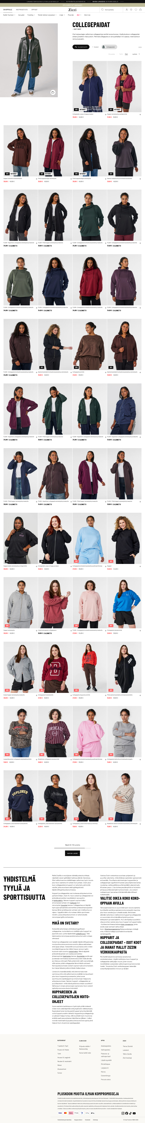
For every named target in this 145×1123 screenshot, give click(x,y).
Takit (59, 1054)
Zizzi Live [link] (87, 15)
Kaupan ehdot (78, 1120)
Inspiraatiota (22, 10)
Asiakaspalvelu (106, 1046)
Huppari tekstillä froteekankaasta (13, 178)
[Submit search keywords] (102, 9)
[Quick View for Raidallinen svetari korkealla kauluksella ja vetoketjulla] (140, 824)
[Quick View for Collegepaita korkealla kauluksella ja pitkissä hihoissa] (105, 566)
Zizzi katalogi (127, 1058)
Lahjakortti (105, 1068)
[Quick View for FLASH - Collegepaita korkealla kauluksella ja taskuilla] (105, 243)
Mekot (60, 1065)
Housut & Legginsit (64, 1057)
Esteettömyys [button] (105, 1076)
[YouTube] (134, 1113)
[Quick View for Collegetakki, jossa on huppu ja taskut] (105, 114)
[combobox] (111, 9)
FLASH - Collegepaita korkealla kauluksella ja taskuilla (87, 242)
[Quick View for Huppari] (140, 566)
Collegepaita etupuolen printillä (81, 695)
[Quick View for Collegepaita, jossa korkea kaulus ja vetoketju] (105, 824)
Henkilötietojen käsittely (64, 1120)
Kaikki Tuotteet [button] (8, 15)
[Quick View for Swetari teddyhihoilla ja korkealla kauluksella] (140, 179)
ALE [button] (78, 15)
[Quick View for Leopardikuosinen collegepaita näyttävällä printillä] (36, 759)
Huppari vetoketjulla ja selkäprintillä (117, 114)
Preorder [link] (71, 15)
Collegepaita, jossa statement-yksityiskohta (16, 823)
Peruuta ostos (105, 1079)
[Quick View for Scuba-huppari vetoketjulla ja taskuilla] (36, 695)
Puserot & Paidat (63, 1050)
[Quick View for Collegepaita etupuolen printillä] (105, 695)
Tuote (121, 54)
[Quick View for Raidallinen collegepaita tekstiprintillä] (71, 759)
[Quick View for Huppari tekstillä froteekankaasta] (36, 179)
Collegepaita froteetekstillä (45, 695)
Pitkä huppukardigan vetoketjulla (47, 178)
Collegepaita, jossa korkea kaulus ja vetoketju (85, 823)
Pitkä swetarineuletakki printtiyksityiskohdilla (119, 695)
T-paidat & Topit (63, 1046)
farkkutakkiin (58, 900)
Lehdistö (126, 1050)
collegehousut (81, 934)
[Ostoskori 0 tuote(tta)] (140, 9)
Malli (126, 54)
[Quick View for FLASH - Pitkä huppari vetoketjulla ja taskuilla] (71, 243)
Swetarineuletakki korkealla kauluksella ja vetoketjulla (53, 372)
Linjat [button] (61, 15)
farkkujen (73, 903)
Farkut (60, 1073)
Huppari (109, 566)
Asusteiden (81, 956)
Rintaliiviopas (105, 1064)
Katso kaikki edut (85, 1053)
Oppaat (34, 10)
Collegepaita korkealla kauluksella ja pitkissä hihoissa (87, 566)
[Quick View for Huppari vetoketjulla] (36, 630)
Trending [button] (30, 15)
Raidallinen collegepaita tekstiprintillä (48, 759)
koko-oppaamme (127, 924)
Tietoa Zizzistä (128, 1046)
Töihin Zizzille (127, 1054)
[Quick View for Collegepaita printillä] (105, 372)
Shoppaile (7, 10)
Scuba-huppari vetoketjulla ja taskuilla (14, 695)
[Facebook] (126, 1113)
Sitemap (95, 1120)
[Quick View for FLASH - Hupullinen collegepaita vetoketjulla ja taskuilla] (36, 243)
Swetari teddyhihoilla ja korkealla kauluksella (119, 178)
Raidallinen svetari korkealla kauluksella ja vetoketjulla (122, 823)
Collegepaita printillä (78, 372)
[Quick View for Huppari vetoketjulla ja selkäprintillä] (140, 114)
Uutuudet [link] (21, 15)
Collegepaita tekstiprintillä (114, 630)
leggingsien (67, 956)
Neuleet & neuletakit (64, 1061)
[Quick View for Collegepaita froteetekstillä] (71, 695)
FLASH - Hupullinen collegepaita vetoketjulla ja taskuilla (19, 242)
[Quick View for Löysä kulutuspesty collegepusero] (71, 630)
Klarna (103, 1072)
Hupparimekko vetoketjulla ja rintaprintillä (15, 566)
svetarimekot (73, 951)
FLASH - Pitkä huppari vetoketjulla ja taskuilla (50, 242)
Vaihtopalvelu (105, 1050)
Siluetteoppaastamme (112, 929)
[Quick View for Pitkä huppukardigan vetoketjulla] (71, 179)
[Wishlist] (104, 64)
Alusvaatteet (62, 1069)
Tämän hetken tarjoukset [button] (46, 15)
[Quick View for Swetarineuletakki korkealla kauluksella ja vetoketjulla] (71, 372)
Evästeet (87, 1120)
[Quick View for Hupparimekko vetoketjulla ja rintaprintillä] (36, 566)
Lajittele (134, 54)
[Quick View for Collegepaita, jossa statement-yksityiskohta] (36, 824)
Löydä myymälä (106, 1060)
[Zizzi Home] (72, 9)
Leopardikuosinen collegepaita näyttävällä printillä (17, 759)
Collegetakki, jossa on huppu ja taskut (83, 114)
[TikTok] (130, 1113)
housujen (64, 905)
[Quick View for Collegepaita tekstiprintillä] (140, 630)
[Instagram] (123, 1113)
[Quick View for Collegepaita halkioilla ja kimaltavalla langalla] (140, 759)
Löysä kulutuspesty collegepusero (47, 630)
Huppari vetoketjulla (9, 630)
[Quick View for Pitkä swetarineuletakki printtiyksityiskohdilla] (140, 695)
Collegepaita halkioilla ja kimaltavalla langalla (119, 759)
